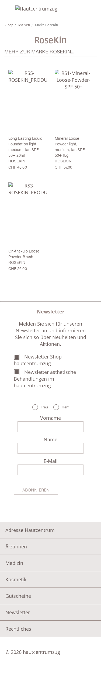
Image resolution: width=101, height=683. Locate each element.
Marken (24, 24)
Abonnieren (36, 490)
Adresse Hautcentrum (30, 530)
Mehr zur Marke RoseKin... (39, 51)
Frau (44, 407)
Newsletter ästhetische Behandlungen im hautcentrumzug (45, 379)
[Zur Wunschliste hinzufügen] (40, 75)
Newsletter (17, 612)
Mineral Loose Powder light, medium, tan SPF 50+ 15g (70, 146)
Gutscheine (18, 596)
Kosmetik (15, 579)
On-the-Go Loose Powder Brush (23, 253)
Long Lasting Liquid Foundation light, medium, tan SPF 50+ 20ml (25, 146)
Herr (65, 407)
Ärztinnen (16, 546)
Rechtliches (18, 629)
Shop (9, 24)
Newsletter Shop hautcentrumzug (38, 360)
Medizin (14, 563)
